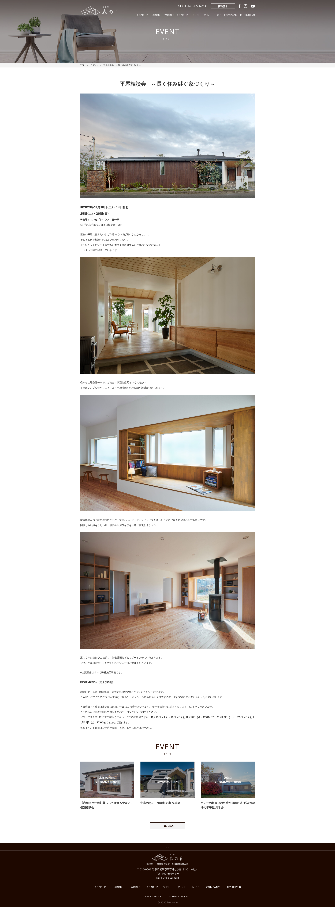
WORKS (169, 14)
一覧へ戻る (167, 825)
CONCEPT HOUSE (188, 14)
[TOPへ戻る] (167, 847)
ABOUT (157, 14)
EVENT (207, 14)
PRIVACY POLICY (153, 897)
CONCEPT (143, 14)
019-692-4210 (96, 717)
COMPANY (231, 14)
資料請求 (223, 6)
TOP (82, 65)
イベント (94, 65)
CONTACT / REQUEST (179, 897)
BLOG (217, 14)
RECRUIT (232, 887)
